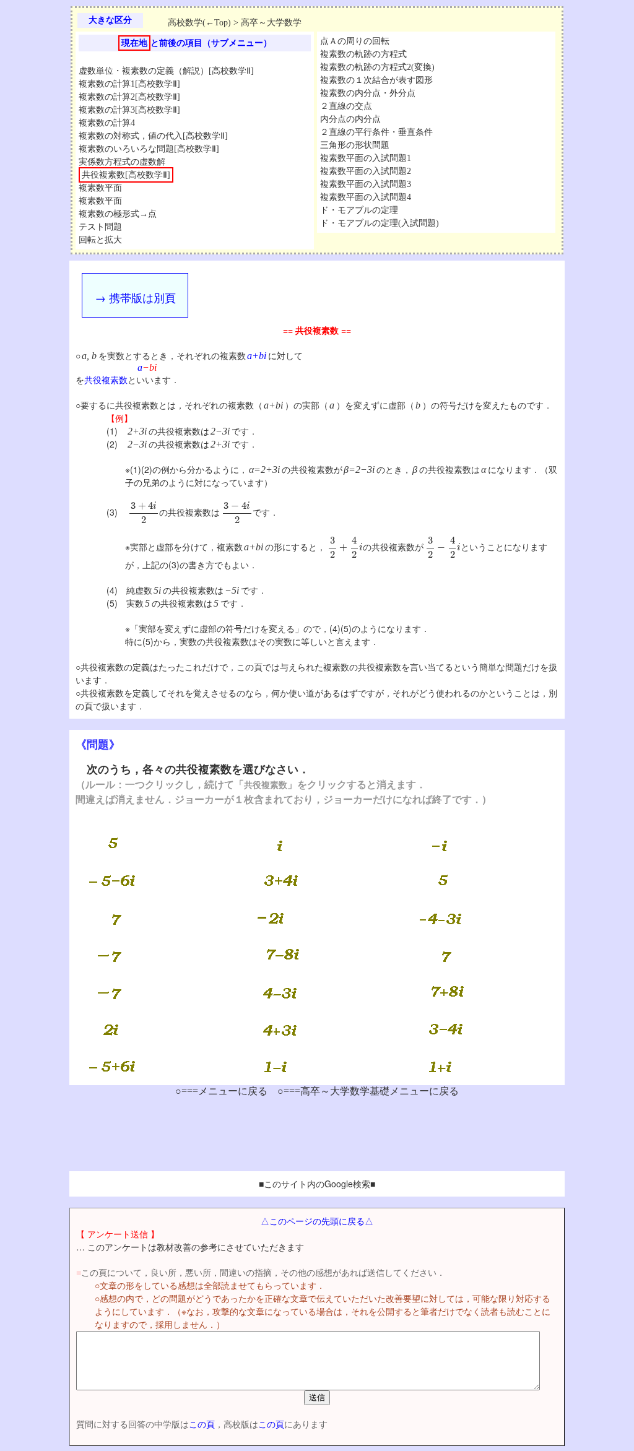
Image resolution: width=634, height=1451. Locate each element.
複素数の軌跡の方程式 (363, 54)
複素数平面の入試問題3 (365, 184)
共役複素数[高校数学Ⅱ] (126, 175)
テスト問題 (100, 227)
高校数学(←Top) (199, 22)
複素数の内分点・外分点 (367, 93)
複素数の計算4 (107, 123)
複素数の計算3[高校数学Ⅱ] (129, 110)
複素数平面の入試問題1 (365, 158)
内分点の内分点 (350, 119)
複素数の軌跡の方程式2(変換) (377, 67)
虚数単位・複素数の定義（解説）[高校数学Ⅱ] (166, 71)
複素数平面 (100, 188)
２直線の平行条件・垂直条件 (376, 132)
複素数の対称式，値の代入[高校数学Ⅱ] (153, 136)
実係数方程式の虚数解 (122, 162)
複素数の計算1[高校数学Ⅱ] (129, 84)
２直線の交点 (346, 106)
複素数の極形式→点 (118, 214)
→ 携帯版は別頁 (135, 297)
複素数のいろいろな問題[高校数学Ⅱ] (149, 149)
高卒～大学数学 (271, 22)
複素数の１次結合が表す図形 (376, 80)
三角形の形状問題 (354, 145)
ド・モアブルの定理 (359, 210)
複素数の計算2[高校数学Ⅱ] (129, 97)
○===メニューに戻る (221, 1091)
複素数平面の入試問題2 (365, 171)
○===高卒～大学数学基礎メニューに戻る (368, 1091)
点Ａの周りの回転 (354, 41)
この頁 (202, 1424)
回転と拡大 (100, 240)
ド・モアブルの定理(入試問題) (379, 223)
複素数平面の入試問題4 (365, 197)
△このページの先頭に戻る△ (317, 1221)
